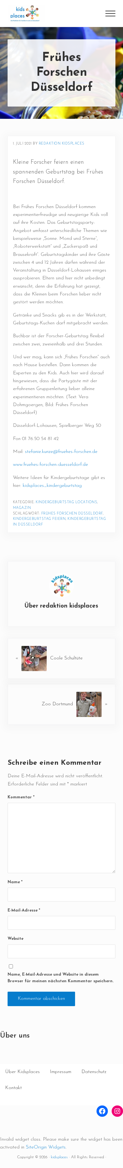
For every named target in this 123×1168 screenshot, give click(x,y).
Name (15, 882)
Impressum (60, 1071)
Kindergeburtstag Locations (66, 502)
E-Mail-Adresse (24, 910)
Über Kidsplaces (22, 1071)
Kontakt (13, 1087)
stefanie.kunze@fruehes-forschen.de (61, 451)
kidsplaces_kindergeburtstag (52, 485)
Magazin (22, 508)
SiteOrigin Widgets (46, 1147)
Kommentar (21, 797)
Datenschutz (93, 1071)
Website (15, 939)
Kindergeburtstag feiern (39, 519)
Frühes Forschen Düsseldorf (72, 513)
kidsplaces (59, 1157)
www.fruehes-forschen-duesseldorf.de (50, 464)
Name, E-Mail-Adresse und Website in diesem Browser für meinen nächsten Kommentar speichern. (61, 977)
